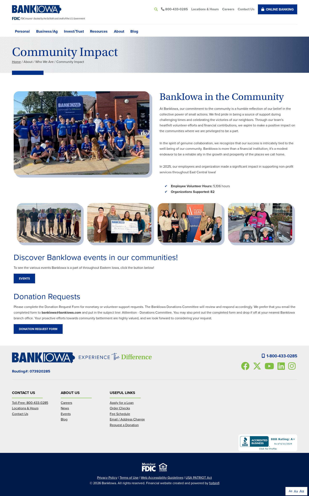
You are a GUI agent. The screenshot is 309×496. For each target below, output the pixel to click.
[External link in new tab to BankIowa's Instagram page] (292, 366)
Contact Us (246, 9)
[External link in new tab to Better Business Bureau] (267, 442)
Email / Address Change (127, 419)
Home (16, 61)
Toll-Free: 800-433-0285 (30, 402)
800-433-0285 (176, 9)
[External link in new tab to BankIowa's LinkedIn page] (282, 366)
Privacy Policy (107, 477)
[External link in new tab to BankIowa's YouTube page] (270, 366)
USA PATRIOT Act (199, 477)
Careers (228, 9)
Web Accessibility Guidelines (162, 477)
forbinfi (214, 483)
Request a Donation (124, 425)
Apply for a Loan (122, 402)
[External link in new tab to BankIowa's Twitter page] (258, 366)
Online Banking (280, 9)
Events (24, 278)
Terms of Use (129, 477)
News (65, 408)
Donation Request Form (38, 329)
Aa (290, 491)
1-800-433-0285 (282, 356)
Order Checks (120, 408)
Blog (134, 31)
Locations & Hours (205, 9)
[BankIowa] (38, 9)
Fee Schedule (120, 413)
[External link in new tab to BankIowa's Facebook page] (246, 366)
